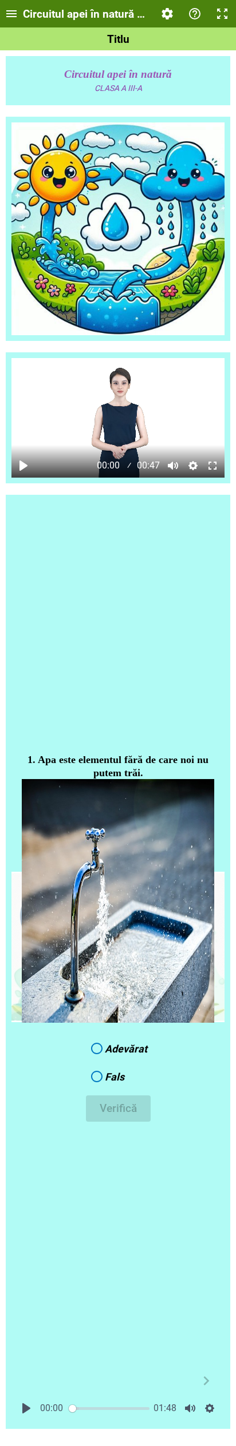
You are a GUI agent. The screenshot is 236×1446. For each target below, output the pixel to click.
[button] (118, 1049)
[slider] (109, 1408)
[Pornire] (23, 465)
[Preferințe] (167, 13)
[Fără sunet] (173, 465)
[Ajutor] (195, 13)
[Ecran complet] (222, 13)
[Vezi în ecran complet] (212, 465)
